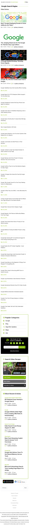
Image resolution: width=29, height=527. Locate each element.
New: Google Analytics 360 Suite (8, 127)
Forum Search (15, 495)
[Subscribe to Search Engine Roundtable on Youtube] (20, 343)
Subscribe (22, 347)
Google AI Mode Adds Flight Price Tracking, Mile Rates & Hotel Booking (13, 413)
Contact (14, 507)
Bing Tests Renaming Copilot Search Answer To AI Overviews (14, 440)
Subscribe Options (14, 351)
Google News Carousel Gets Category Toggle (11, 207)
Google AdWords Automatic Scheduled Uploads (12, 291)
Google (6, 410)
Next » (25, 487)
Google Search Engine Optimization (13, 397)
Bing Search (7, 436)
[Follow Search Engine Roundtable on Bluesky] (17, 343)
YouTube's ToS (22, 523)
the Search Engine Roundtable (13, 512)
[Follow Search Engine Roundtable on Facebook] (11, 343)
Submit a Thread (14, 493)
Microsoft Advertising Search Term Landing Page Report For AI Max (14, 468)
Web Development (23, 516)
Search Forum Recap (9, 424)
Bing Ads (7, 464)
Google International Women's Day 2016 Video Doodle (13, 285)
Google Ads (7, 450)
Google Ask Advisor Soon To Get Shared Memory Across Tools (14, 454)
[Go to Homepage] (9, 2)
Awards (14, 498)
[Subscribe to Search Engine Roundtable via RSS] (23, 343)
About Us (14, 500)
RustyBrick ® (14, 516)
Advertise (14, 505)
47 (13, 65)
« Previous (4, 487)
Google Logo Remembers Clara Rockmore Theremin (13, 278)
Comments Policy (14, 502)
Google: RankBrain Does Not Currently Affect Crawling (13, 88)
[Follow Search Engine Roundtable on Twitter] (14, 343)
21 (13, 83)
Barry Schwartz (19, 27)
